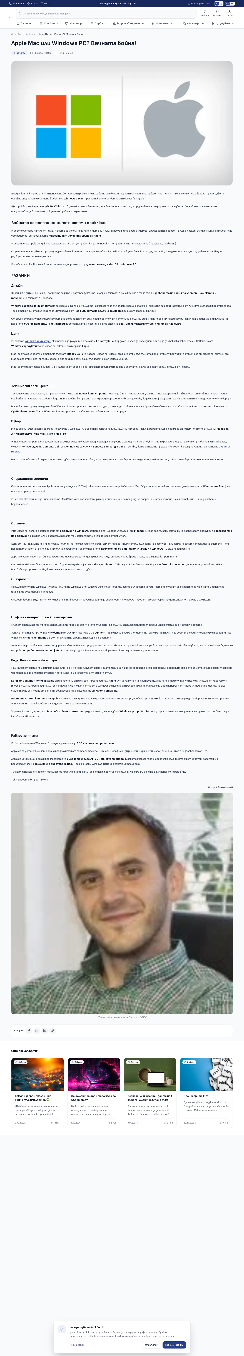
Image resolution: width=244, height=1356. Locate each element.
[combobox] (106, 14)
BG (227, 3)
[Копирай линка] (52, 1030)
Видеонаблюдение (128, 23)
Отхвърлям (151, 1344)
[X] (37, 1030)
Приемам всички (174, 1344)
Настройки (77, 1344)
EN (232, 3)
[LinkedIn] (44, 1030)
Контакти (18, 3)
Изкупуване (222, 23)
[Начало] (12, 34)
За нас (34, 3)
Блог (46, 3)
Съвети (30, 34)
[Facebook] (29, 1030)
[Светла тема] (217, 4)
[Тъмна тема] (221, 4)
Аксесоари (193, 23)
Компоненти (163, 23)
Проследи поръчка (201, 3)
